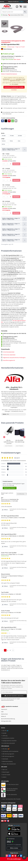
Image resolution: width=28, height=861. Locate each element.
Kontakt (4, 733)
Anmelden (14, 90)
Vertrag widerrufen (6, 721)
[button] (2, 120)
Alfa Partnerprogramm (8, 756)
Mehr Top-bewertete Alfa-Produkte (11, 799)
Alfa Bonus (5, 749)
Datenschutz (4, 714)
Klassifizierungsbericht (9, 360)
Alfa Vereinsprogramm (8, 754)
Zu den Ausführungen (15, 859)
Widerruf (3, 716)
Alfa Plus (4, 730)
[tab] (14, 149)
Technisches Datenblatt (9, 355)
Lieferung (4, 735)
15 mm (12, 135)
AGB (2, 711)
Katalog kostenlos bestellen (9, 740)
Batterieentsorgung (7, 761)
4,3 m (3, 144)
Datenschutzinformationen (7, 700)
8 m (19, 141)
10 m (11, 141)
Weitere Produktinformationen (9, 74)
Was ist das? (16, 825)
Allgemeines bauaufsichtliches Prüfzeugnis (14, 357)
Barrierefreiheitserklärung (8, 718)
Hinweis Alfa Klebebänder (9, 764)
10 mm (3, 135)
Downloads (5, 759)
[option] (8, 437)
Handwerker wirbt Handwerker (10, 751)
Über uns (4, 769)
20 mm (20, 135)
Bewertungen (5, 772)
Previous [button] (4, 437)
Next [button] (24, 437)
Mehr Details (17, 59)
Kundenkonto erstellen (8, 738)
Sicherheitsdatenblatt (8, 352)
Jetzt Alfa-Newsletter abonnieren (14, 695)
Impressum (4, 709)
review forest (18, 844)
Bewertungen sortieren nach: (7, 493)
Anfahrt (4, 777)
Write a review (14, 848)
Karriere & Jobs (6, 774)
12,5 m (3, 141)
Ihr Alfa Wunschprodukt (8, 743)
